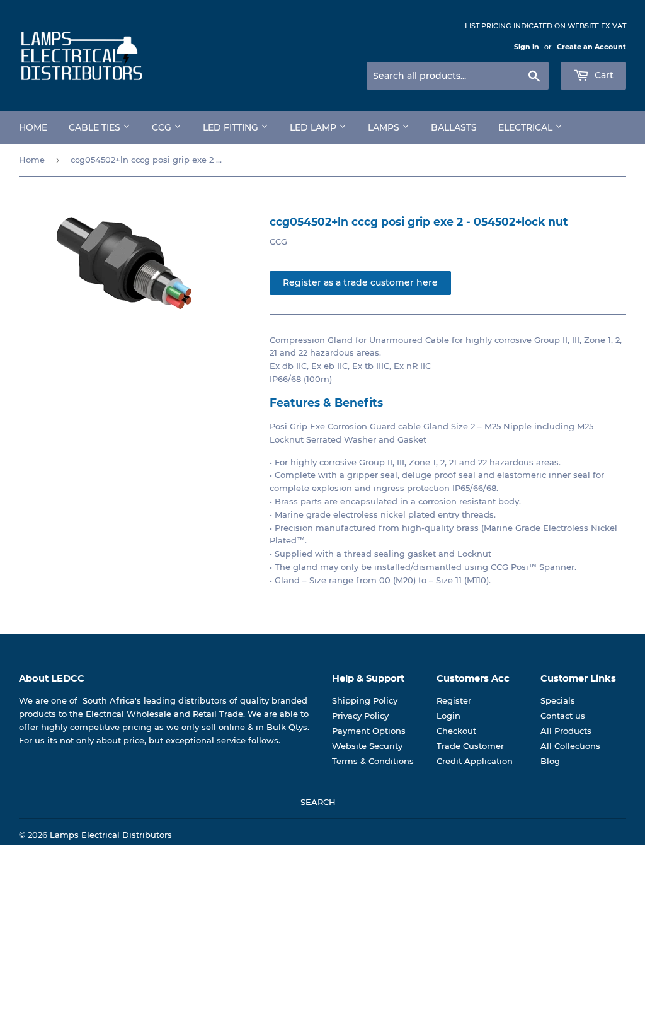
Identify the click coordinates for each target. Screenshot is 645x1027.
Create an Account (591, 46)
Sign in (526, 46)
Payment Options (369, 731)
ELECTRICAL (526, 127)
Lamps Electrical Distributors (111, 835)
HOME (33, 127)
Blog (550, 761)
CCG (163, 127)
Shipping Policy (364, 700)
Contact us (562, 716)
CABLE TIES (96, 127)
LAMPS (385, 127)
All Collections (570, 746)
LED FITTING (232, 127)
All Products (565, 731)
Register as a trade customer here (360, 282)
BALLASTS (454, 127)
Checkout (456, 731)
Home (32, 159)
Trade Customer (470, 746)
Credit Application (475, 761)
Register (454, 700)
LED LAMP (314, 127)
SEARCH (318, 802)
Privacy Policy (360, 716)
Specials (557, 700)
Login (448, 716)
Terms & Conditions (373, 761)
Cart (603, 75)
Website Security (367, 746)
